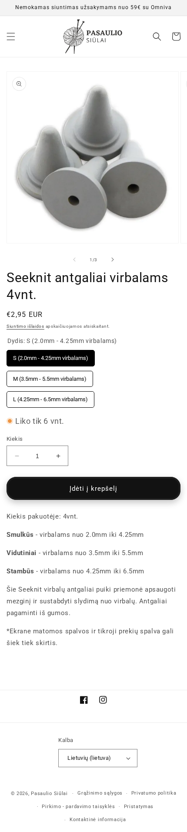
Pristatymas (139, 806)
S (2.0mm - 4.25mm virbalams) (50, 355)
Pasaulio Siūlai (49, 793)
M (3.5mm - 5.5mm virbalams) (49, 376)
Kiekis (15, 439)
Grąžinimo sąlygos (100, 793)
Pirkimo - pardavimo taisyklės (78, 806)
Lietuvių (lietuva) (89, 758)
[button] (10, 36)
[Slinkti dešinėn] (112, 259)
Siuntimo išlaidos (25, 326)
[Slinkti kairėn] (74, 259)
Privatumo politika (154, 793)
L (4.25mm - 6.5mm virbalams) (50, 397)
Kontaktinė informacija (98, 819)
